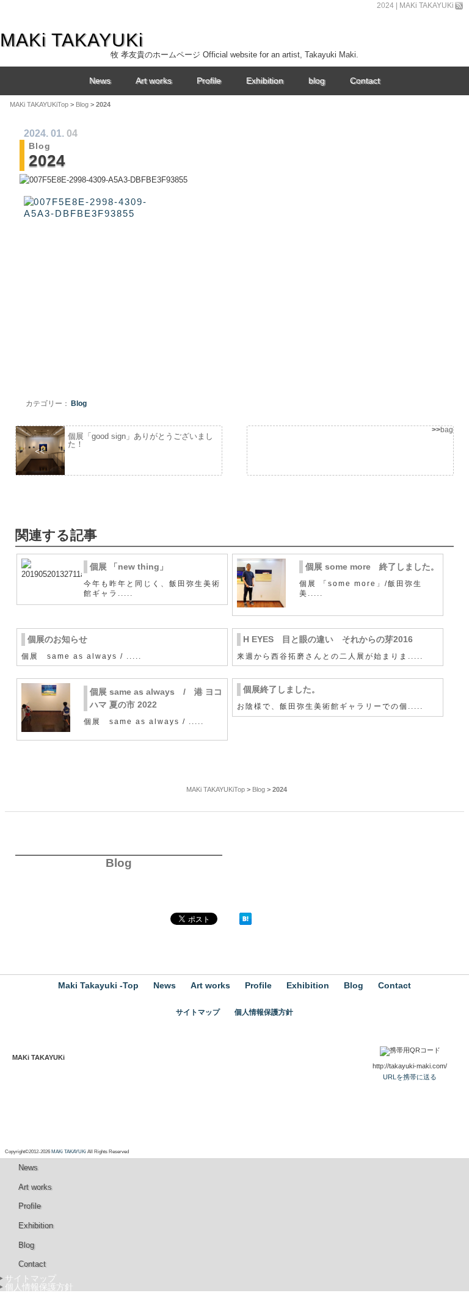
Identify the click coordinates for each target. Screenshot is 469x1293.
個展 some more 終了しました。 (372, 566)
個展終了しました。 (281, 689)
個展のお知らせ (57, 639)
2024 (35, 133)
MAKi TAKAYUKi (68, 1151)
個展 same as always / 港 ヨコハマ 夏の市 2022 (156, 698)
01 (56, 133)
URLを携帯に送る (410, 1077)
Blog (40, 146)
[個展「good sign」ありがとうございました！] (119, 450)
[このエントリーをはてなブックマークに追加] (245, 922)
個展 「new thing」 (129, 566)
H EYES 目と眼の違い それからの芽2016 (328, 639)
